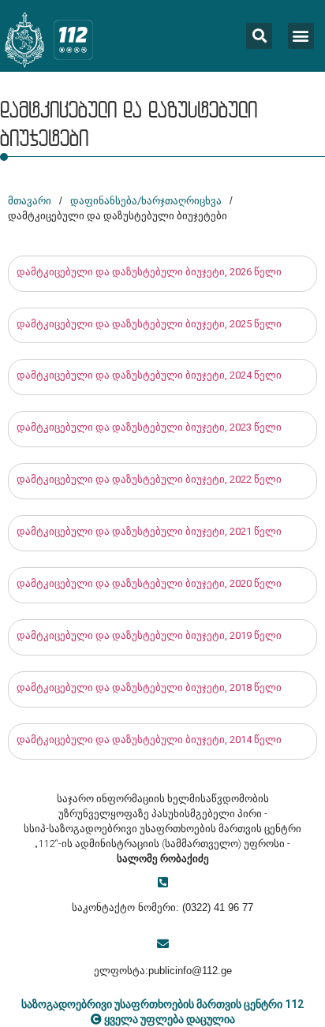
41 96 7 (229, 907)
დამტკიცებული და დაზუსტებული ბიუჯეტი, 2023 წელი (149, 427)
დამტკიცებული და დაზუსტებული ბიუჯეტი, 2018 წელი (149, 687)
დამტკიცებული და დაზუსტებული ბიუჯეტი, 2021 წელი (149, 531)
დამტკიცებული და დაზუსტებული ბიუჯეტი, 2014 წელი (149, 739)
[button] (301, 36)
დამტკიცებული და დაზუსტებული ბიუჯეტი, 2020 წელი (149, 583)
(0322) (196, 907)
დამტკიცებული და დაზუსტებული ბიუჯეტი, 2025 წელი (149, 324)
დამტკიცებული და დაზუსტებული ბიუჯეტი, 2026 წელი (149, 272)
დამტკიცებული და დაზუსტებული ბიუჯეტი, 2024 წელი (149, 375)
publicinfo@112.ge (190, 971)
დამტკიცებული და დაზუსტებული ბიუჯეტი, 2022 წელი (149, 479)
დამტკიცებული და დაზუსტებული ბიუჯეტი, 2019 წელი (149, 635)
